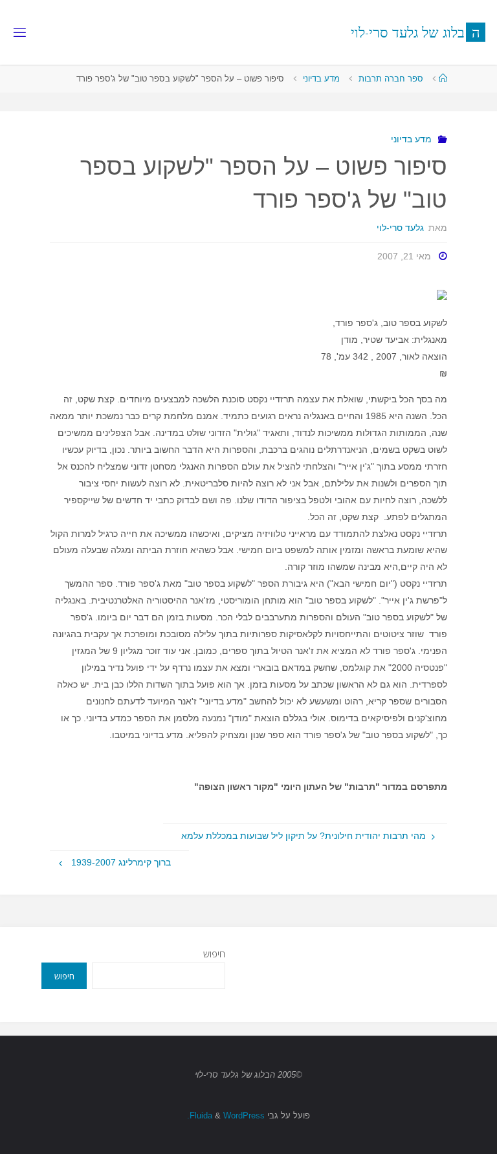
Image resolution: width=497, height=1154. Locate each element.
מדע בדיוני (321, 78)
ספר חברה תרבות (391, 78)
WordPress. (226, 1115)
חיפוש (214, 954)
